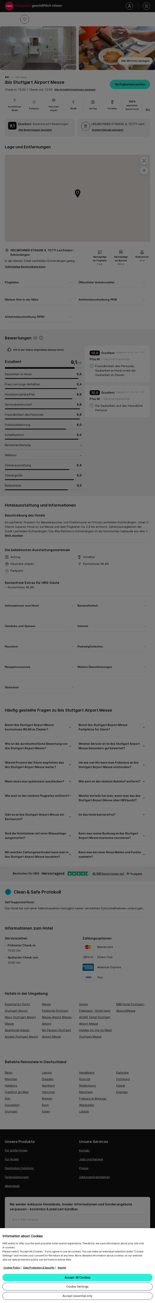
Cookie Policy (11, 1267)
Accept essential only (77, 1296)
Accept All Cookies (78, 1277)
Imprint (62, 1267)
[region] (77, 1265)
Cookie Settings (77, 1286)
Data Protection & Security (38, 1267)
